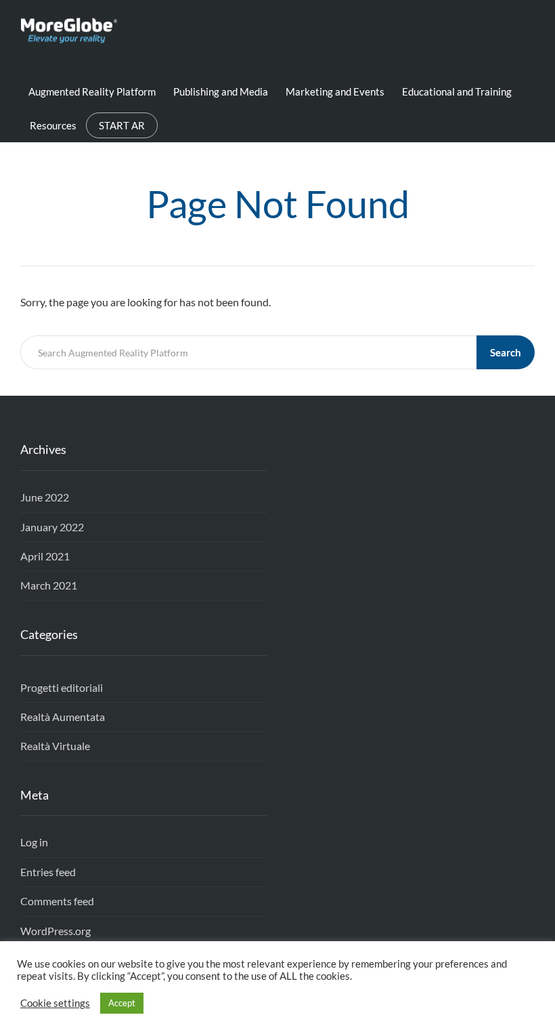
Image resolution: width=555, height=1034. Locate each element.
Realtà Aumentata (62, 716)
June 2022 (44, 497)
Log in (34, 841)
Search (505, 352)
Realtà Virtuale (55, 745)
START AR (122, 125)
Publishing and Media (220, 91)
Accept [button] (121, 1002)
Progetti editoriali (61, 687)
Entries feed (48, 871)
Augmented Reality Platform (92, 91)
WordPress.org (55, 930)
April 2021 (45, 556)
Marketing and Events (335, 91)
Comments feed (57, 900)
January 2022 (52, 526)
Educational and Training (457, 91)
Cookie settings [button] (55, 1003)
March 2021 (48, 585)
